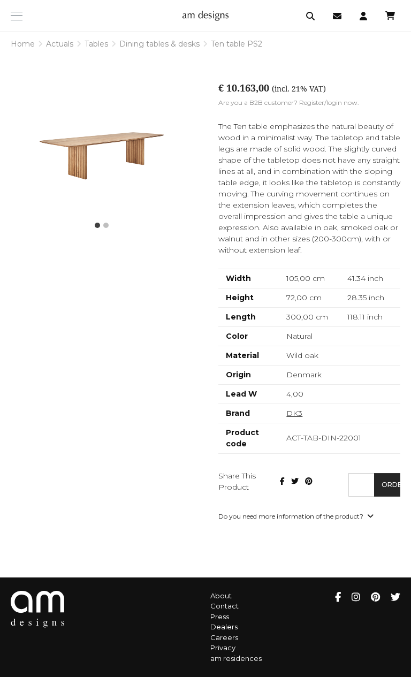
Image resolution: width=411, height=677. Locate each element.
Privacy (222, 647)
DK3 (294, 413)
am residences (236, 658)
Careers (224, 637)
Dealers (224, 626)
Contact (224, 606)
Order (391, 485)
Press (219, 616)
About (221, 595)
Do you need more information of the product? (291, 516)
